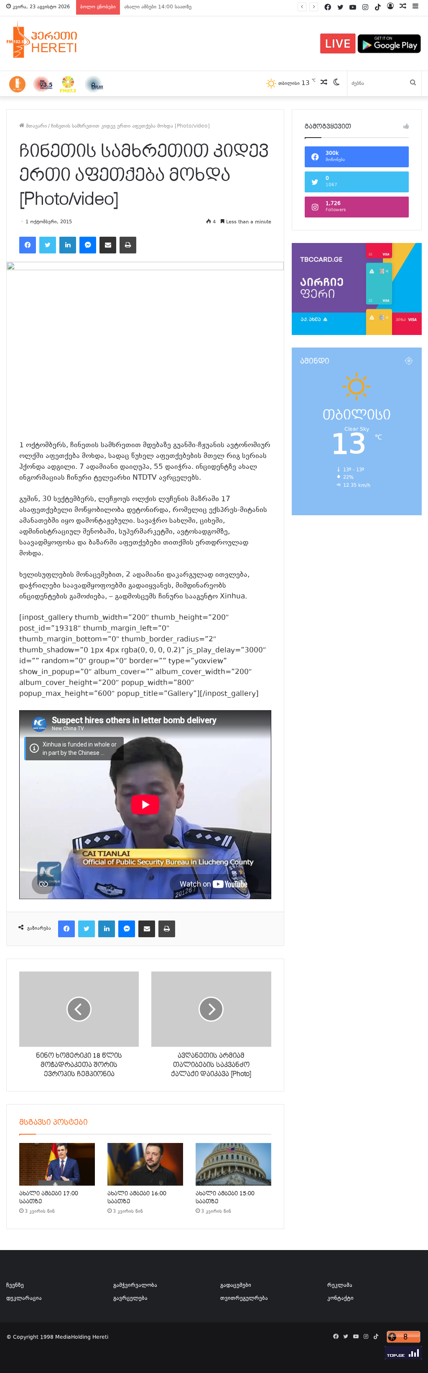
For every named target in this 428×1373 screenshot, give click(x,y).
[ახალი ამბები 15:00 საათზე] (233, 1164)
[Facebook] (27, 245)
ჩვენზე (15, 1285)
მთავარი (35, 126)
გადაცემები (235, 1285)
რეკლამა (339, 1285)
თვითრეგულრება (244, 1298)
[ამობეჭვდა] (128, 245)
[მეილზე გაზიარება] (107, 245)
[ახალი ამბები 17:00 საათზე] (57, 1164)
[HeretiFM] (52, 39)
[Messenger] (87, 245)
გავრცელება (130, 1298)
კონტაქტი (340, 1298)
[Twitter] (47, 245)
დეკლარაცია (24, 1298)
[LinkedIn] (67, 245)
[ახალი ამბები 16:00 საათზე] (145, 1164)
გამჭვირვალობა (135, 1285)
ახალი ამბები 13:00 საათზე (157, 7)
